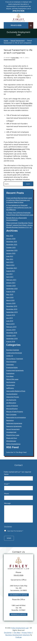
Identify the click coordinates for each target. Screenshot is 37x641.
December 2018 (11, 333)
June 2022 (9, 256)
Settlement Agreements (14, 423)
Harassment (10, 385)
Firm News (10, 376)
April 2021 (9, 277)
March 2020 (10, 300)
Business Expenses (12, 350)
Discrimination (11, 362)
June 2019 (9, 321)
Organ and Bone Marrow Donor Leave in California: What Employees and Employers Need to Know (19, 200)
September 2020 (12, 289)
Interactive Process (12, 397)
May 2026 (9, 236)
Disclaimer (8, 526)
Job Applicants (11, 400)
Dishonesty (10, 365)
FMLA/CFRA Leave (12, 379)
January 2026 (10, 239)
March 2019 (10, 324)
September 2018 (12, 339)
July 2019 (9, 318)
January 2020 (10, 303)
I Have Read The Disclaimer (15, 531)
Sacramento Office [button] (18, 595)
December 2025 (11, 242)
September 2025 (12, 250)
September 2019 (12, 312)
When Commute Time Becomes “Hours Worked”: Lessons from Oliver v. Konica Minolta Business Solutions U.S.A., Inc (19, 225)
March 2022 (10, 265)
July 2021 (9, 274)
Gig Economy (10, 382)
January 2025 (10, 253)
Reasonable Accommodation (16, 417)
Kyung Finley (15, 57)
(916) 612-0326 (18, 11)
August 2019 (10, 315)
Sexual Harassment (9, 59)
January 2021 (10, 283)
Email (6, 484)
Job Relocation (11, 403)
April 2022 (9, 262)
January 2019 (10, 330)
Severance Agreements (14, 426)
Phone (6, 494)
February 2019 (11, 327)
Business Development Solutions (17, 635)
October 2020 (11, 286)
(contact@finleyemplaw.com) (14, 149)
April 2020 (9, 297)
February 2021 (11, 280)
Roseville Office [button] (18, 614)
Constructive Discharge (14, 353)
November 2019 (11, 309)
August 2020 (10, 291)
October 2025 (11, 247)
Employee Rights (12, 367)
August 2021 (10, 271)
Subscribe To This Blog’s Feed (16, 452)
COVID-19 (9, 356)
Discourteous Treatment (14, 359)
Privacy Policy (27, 632)
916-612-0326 (16, 25)
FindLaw (18, 637)
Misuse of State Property (14, 412)
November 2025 (11, 244)
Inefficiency (10, 388)
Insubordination (11, 394)
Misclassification (12, 409)
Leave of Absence (12, 406)
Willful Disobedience (13, 444)
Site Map (17, 632)
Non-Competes (11, 414)
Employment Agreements (15, 370)
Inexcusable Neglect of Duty (15, 391)
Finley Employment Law (19, 628)
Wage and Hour (11, 438)
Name (6, 474)
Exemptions (10, 373)
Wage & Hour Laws (12, 435)
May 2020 (9, 294)
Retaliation (10, 420)
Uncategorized (11, 432)
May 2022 (9, 259)
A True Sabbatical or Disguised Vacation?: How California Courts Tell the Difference (18, 207)
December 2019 (11, 306)
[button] (30, 25)
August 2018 (10, 341)
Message (7, 503)
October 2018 (11, 336)
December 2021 (11, 268)
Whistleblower (11, 441)
